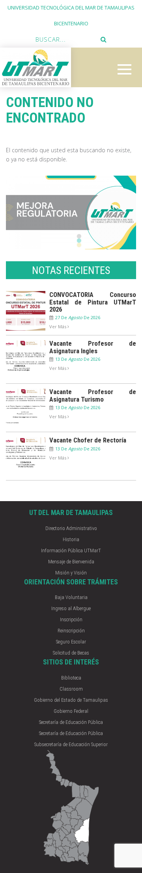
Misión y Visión (71, 573)
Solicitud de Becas (71, 653)
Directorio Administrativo (71, 528)
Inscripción (71, 619)
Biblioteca (71, 678)
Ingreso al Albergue (71, 608)
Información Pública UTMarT (71, 550)
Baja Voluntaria (71, 597)
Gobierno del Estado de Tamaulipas (71, 700)
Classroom (71, 689)
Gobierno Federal (71, 711)
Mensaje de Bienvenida (71, 562)
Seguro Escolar (71, 642)
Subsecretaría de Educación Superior (71, 744)
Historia (71, 539)
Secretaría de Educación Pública (71, 722)
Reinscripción (71, 631)
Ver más (58, 326)
